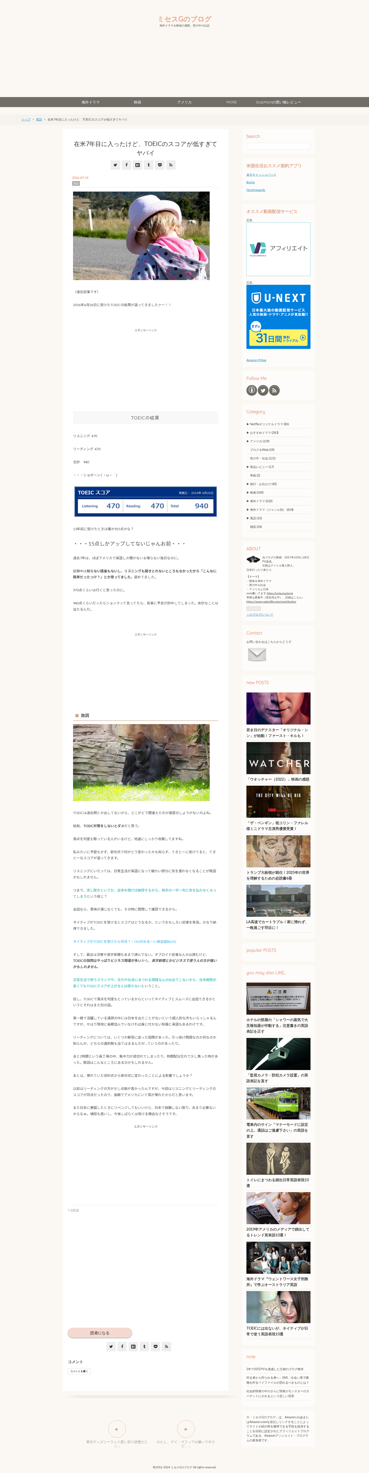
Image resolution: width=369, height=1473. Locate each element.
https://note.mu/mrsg (280, 593)
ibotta (250, 182)
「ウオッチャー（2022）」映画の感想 (277, 779)
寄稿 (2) (255, 475)
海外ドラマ (91, 102)
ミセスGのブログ (184, 19)
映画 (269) (257, 492)
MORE (231, 102)
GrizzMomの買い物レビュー (278, 102)
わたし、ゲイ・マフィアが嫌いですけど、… (186, 1444)
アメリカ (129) (259, 441)
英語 (76, 183)
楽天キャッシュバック (261, 174)
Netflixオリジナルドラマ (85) (269, 424)
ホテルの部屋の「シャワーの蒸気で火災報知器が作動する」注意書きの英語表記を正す (277, 1025)
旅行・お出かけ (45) (263, 484)
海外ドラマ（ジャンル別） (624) (271, 509)
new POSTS (257, 682)
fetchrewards (255, 190)
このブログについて (259, 614)
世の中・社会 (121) (262, 458)
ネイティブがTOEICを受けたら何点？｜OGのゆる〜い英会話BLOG (124, 941)
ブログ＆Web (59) (262, 450)
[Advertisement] (184, 65)
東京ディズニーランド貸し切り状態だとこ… (117, 1444)
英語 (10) (256, 518)
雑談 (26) (256, 526)
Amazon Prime (256, 360)
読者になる (100, 1332)
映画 (137, 102)
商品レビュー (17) (262, 467)
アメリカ (184, 102)
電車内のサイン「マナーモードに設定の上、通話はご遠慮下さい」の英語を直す (277, 1130)
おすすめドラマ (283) (264, 432)
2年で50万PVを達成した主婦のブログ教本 (275, 1369)
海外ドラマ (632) (261, 501)
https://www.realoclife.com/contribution (271, 601)
